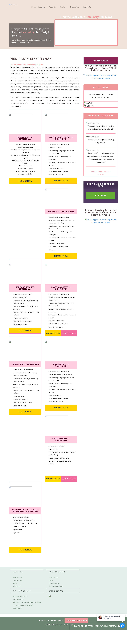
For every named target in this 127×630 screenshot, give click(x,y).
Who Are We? (18, 577)
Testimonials (17, 580)
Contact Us (17, 586)
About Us (52, 7)
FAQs (15, 583)
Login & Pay (87, 7)
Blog (60, 620)
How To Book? (54, 577)
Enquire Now (75, 7)
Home (33, 7)
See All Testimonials (101, 171)
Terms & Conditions (56, 586)
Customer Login (54, 583)
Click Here (100, 195)
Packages (41, 7)
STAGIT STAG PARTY (47, 620)
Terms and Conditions (76, 620)
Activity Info (69, 333)
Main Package (100, 60)
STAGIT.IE (58, 625)
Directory (63, 7)
